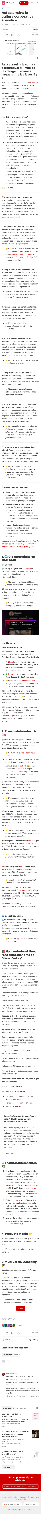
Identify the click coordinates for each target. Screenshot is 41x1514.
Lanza (7, 691)
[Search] (37, 1408)
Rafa (7, 1374)
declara (15, 739)
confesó (31, 841)
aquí (18, 939)
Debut (10, 674)
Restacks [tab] (17, 1354)
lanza (15, 589)
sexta (33, 547)
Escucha (35, 29)
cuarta (20, 547)
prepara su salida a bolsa (24, 811)
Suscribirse (24, 3)
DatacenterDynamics (10, 716)
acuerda (30, 920)
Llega (10, 662)
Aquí (3, 1249)
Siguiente (32, 1340)
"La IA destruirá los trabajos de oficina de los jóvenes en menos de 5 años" (15, 1434)
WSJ (14, 899)
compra (22, 866)
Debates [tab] (23, 1408)
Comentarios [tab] (7, 1354)
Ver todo (6, 1467)
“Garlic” (19, 769)
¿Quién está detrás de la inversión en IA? (12, 1453)
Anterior (8, 1340)
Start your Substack (13, 1504)
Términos (30, 1497)
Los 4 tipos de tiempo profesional (11, 1415)
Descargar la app (31, 1504)
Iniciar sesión (34, 3)
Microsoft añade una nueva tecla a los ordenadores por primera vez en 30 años (15, 1420)
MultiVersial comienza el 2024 (13, 1457)
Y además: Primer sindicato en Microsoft (13, 1440)
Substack (10, 1510)
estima (17, 1171)
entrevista (19, 1200)
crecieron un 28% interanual (23, 788)
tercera (13, 547)
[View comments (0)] (12, 1426)
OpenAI (26, 849)
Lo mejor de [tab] (7, 1408)
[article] (20, 1420)
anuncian (27, 568)
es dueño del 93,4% (27, 890)
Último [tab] (15, 1408)
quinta (26, 547)
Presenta (8, 651)
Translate (6, 8)
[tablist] (11, 1354)
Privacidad (22, 1497)
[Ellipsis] (38, 1373)
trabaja (23, 766)
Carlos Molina (15, 1423)
